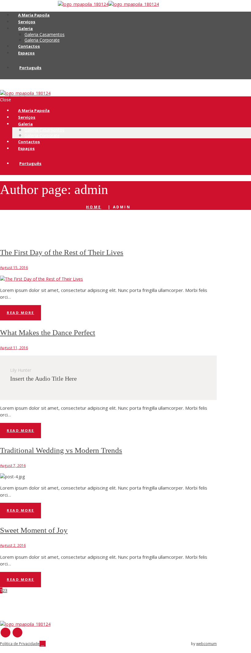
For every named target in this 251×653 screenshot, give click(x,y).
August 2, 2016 (13, 545)
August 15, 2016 (14, 267)
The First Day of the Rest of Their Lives (61, 252)
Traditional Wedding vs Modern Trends (61, 450)
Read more (20, 312)
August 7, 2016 (13, 465)
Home (93, 207)
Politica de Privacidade (19, 643)
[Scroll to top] (42, 644)
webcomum (206, 643)
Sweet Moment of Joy (34, 530)
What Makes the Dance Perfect (47, 332)
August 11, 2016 (14, 347)
